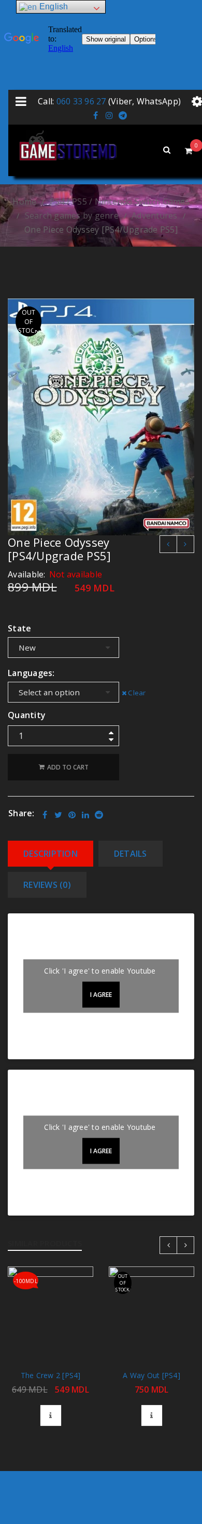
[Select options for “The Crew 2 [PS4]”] (50, 1415)
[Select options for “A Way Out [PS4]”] (151, 1415)
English (52, 6)
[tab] (50, 854)
